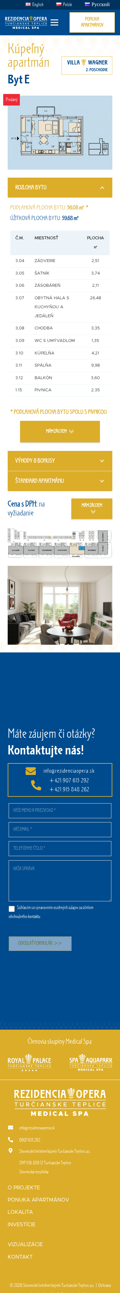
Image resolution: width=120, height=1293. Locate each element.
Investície (22, 1224)
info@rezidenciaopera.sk (69, 771)
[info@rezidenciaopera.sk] (13, 1128)
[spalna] (60, 605)
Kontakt (20, 1257)
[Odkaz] (26, 22)
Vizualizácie (25, 1244)
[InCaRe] (91, 1058)
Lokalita (20, 1212)
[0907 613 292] (13, 1140)
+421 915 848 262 (69, 790)
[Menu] (54, 22)
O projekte (24, 1187)
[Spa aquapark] (29, 1058)
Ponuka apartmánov (38, 1200)
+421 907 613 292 (69, 781)
